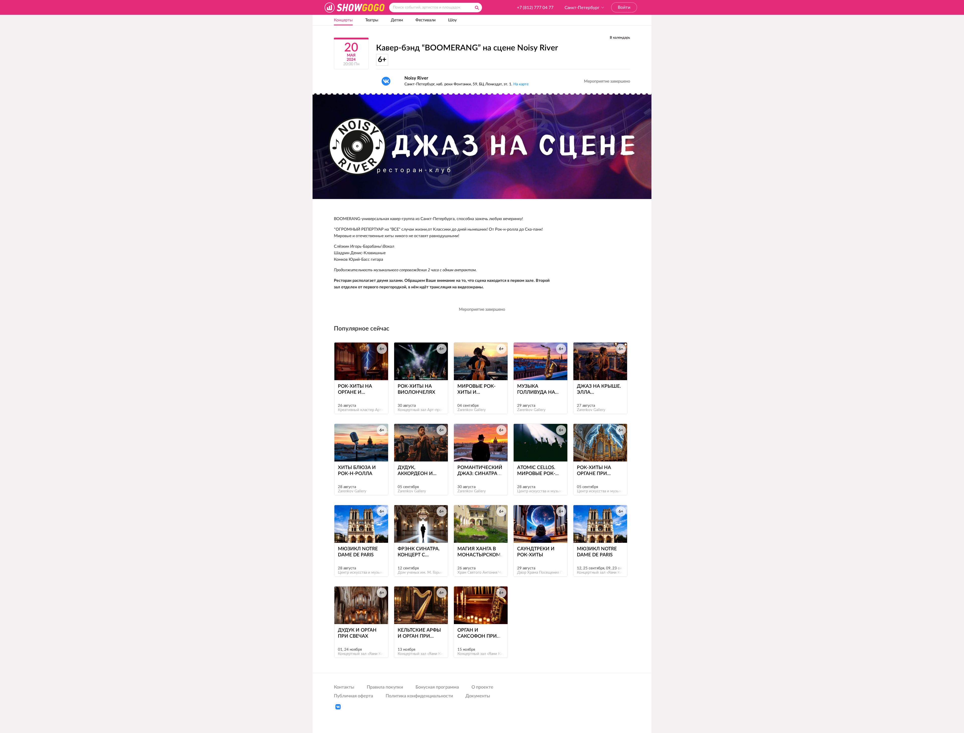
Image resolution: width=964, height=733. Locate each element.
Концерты (343, 20)
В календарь (620, 37)
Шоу (452, 20)
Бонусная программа (437, 687)
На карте (521, 84)
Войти (624, 7)
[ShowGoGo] (355, 7)
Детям (397, 20)
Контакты (344, 687)
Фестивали (425, 20)
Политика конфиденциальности (419, 696)
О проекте (482, 687)
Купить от (359, 370)
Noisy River (416, 78)
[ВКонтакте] (386, 81)
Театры (371, 20)
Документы (477, 696)
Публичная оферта (353, 696)
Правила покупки (385, 687)
